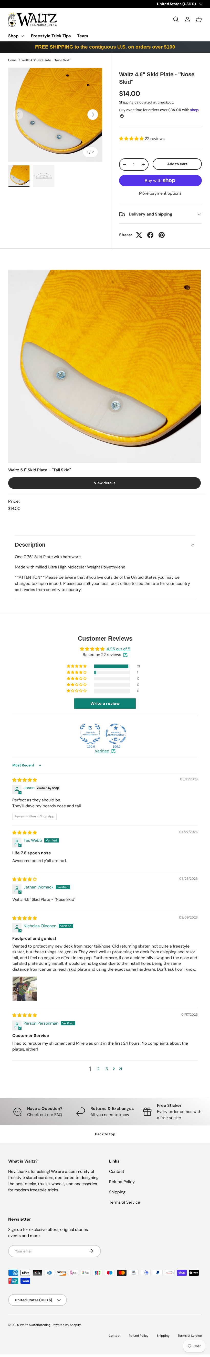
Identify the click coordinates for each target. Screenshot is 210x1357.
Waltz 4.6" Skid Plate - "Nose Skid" (46, 60)
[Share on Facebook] (150, 235)
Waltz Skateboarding (35, 1325)
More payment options (160, 193)
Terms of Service (124, 1202)
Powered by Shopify (66, 1325)
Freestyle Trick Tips (51, 36)
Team (82, 36)
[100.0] (90, 734)
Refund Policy (122, 1181)
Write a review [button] (105, 703)
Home (12, 60)
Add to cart (177, 164)
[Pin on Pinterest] (161, 235)
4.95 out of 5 (118, 649)
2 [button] (98, 1068)
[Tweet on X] (139, 235)
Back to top (105, 1134)
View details (104, 483)
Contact (116, 1171)
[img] (24, 780)
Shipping (126, 102)
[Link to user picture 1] (24, 988)
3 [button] (107, 1068)
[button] (198, 19)
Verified (102, 751)
